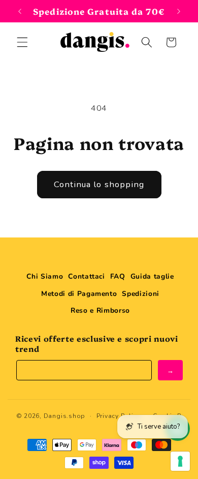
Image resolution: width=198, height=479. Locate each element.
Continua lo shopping (99, 184)
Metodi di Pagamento (79, 293)
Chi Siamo (44, 276)
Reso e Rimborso (100, 310)
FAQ (117, 276)
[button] (22, 42)
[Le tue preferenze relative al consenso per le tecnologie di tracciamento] (180, 461)
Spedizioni (140, 293)
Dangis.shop (64, 416)
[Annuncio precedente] (20, 11)
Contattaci (86, 276)
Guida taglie (152, 276)
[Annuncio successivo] (179, 11)
